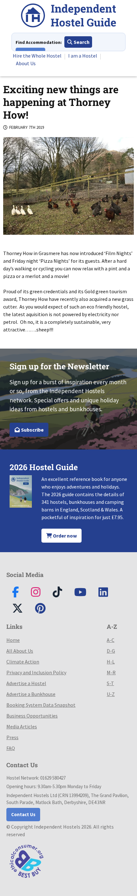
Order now (64, 535)
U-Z (111, 694)
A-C (110, 640)
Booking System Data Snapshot (41, 705)
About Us (26, 63)
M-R (111, 672)
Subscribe (32, 430)
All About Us (19, 651)
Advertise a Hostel (26, 683)
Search (81, 42)
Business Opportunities (32, 715)
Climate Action (22, 661)
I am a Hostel (82, 55)
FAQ (10, 748)
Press (12, 737)
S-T (110, 683)
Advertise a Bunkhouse (30, 694)
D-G (111, 651)
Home (13, 640)
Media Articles (21, 726)
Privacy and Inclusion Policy (36, 672)
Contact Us (23, 814)
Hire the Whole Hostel (37, 55)
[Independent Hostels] (68, 16)
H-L (111, 661)
